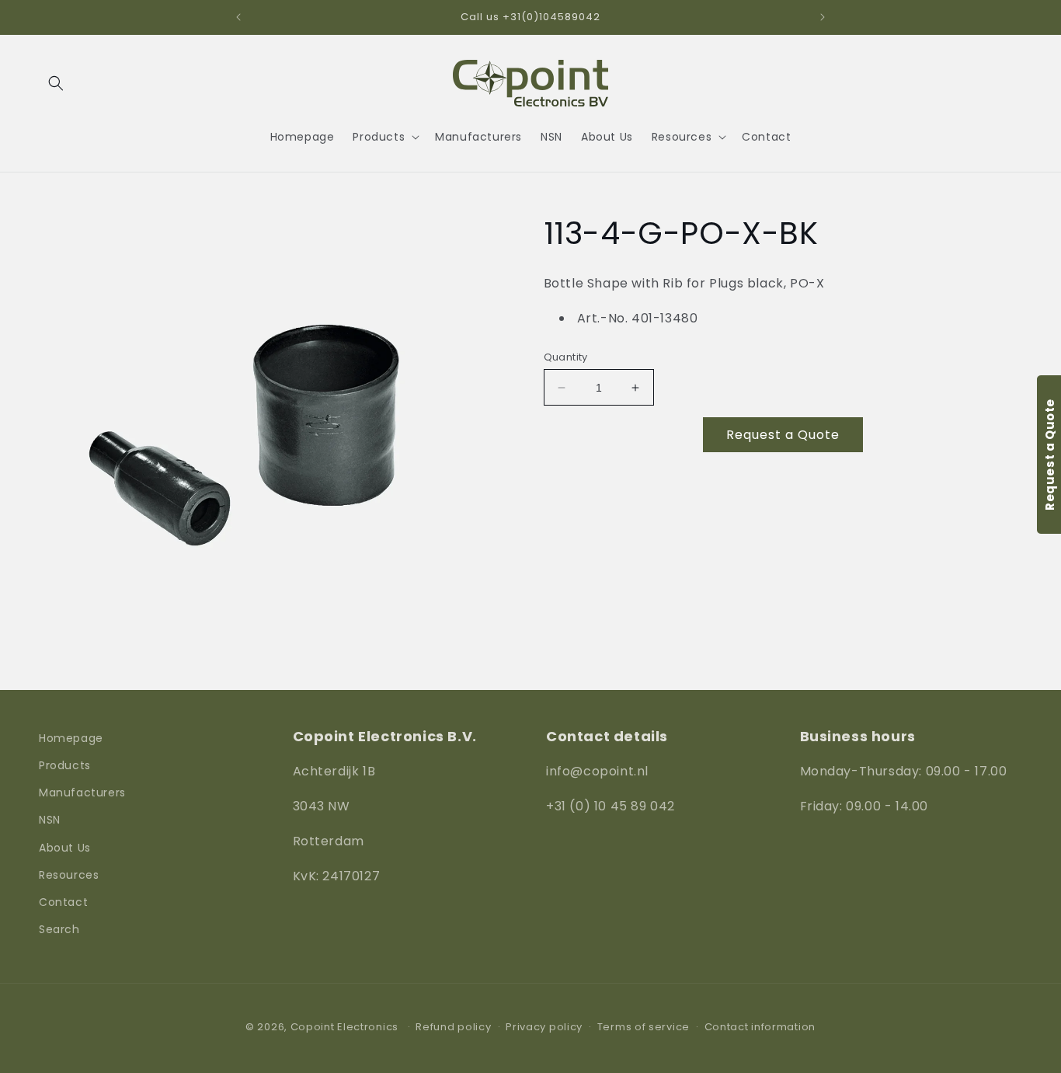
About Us (65, 847)
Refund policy (453, 1026)
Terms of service (643, 1026)
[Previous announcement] (238, 17)
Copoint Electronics (344, 1026)
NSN (50, 820)
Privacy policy (544, 1026)
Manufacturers (82, 793)
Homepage (71, 738)
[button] (56, 83)
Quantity (566, 357)
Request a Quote (783, 435)
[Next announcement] (822, 17)
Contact (63, 902)
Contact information (760, 1026)
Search (59, 930)
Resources (69, 875)
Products (65, 765)
